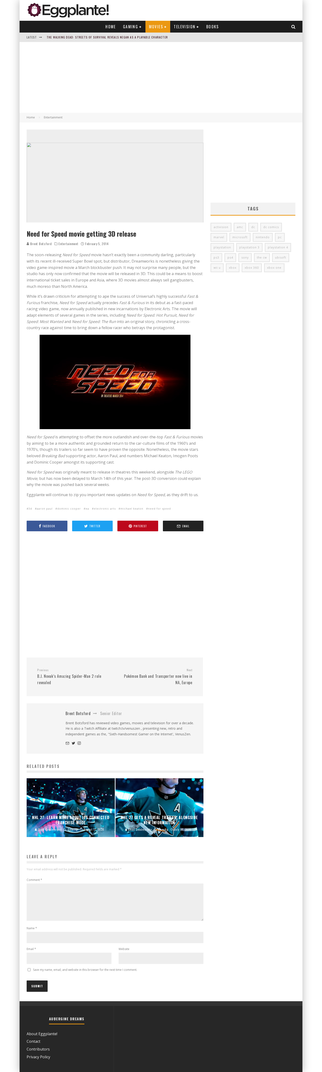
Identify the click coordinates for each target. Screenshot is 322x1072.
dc (253, 227)
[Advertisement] (161, 77)
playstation (222, 247)
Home (110, 26)
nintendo (263, 237)
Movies (156, 26)
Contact (33, 1041)
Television (184, 26)
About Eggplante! (42, 1033)
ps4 (230, 257)
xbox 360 (252, 268)
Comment (34, 880)
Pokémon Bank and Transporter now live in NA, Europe (158, 676)
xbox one (274, 268)
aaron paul (45, 508)
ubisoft (280, 257)
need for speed (159, 508)
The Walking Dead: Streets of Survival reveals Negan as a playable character (107, 37)
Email (31, 949)
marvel (219, 237)
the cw (262, 257)
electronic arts (105, 508)
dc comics (271, 227)
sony (245, 257)
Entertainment (68, 244)
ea (87, 508)
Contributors (38, 1049)
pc (280, 237)
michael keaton (131, 508)
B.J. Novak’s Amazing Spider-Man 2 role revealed (69, 676)
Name (32, 928)
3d (30, 508)
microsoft (240, 237)
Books (212, 26)
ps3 (216, 257)
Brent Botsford (40, 243)
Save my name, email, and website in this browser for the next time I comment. (85, 970)
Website (124, 949)
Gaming (130, 26)
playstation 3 (249, 247)
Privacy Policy (38, 1056)
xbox (232, 268)
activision (221, 227)
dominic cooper (69, 508)
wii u (217, 268)
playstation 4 (278, 247)
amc (240, 227)
